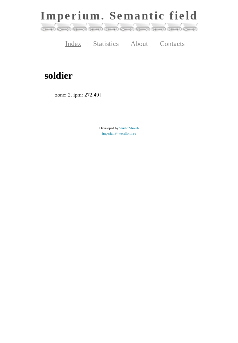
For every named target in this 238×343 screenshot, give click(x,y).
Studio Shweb (129, 128)
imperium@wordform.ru (119, 133)
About (139, 43)
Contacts (172, 43)
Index (73, 43)
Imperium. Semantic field (119, 15)
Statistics (106, 43)
